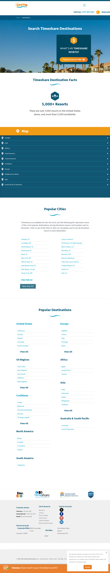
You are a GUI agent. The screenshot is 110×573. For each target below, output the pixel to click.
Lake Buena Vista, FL (28, 266)
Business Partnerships (46, 523)
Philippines (65, 401)
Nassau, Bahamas (67, 258)
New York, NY (26, 258)
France (63, 334)
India (63, 390)
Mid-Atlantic (22, 370)
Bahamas (20, 406)
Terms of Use (53, 559)
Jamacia (20, 414)
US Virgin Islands (23, 417)
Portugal (64, 342)
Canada (20, 442)
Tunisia (64, 374)
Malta (63, 397)
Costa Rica (21, 446)
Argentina (21, 465)
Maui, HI (24, 254)
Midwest (20, 378)
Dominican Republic (24, 410)
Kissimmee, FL (26, 251)
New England (22, 382)
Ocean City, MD (26, 273)
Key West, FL (66, 251)
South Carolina (22, 346)
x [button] (106, 552)
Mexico (20, 450)
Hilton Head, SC (27, 262)
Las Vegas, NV (26, 243)
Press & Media (43, 515)
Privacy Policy (44, 559)
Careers (41, 513)
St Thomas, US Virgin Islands (71, 243)
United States (24, 323)
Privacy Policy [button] (82, 562)
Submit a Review (44, 520)
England (64, 331)
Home (18, 18)
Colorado (20, 342)
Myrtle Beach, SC (27, 247)
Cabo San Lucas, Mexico (70, 262)
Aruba (19, 402)
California (21, 331)
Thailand (64, 405)
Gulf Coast (21, 367)
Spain (63, 346)
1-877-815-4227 (88, 12)
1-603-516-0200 (31, 514)
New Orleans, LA (67, 247)
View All (24, 351)
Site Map (60, 559)
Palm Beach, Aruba (28, 269)
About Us (42, 510)
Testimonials (43, 518)
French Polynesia (67, 429)
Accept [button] (87, 567)
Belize (19, 438)
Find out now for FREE (72, 59)
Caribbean (22, 395)
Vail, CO (64, 273)
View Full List (26, 280)
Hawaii (19, 338)
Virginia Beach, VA (68, 266)
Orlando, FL (25, 239)
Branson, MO (66, 254)
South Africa (66, 370)
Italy (63, 338)
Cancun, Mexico (67, 239)
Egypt (63, 367)
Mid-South (21, 374)
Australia (64, 425)
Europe (64, 323)
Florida (20, 334)
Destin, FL (65, 269)
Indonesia (65, 393)
